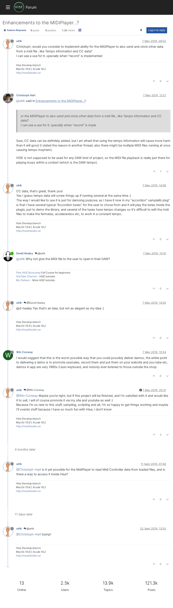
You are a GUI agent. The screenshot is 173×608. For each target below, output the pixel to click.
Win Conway (24, 352)
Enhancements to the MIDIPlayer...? (61, 101)
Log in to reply (156, 30)
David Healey (24, 253)
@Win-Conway (27, 396)
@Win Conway (35, 389)
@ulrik (20, 101)
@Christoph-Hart (28, 469)
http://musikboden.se (28, 72)
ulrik (19, 41)
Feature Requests (16, 30)
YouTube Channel (26, 276)
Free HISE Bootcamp (28, 272)
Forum (31, 7)
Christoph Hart (25, 95)
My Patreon (23, 280)
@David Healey (35, 302)
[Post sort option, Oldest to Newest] (141, 30)
